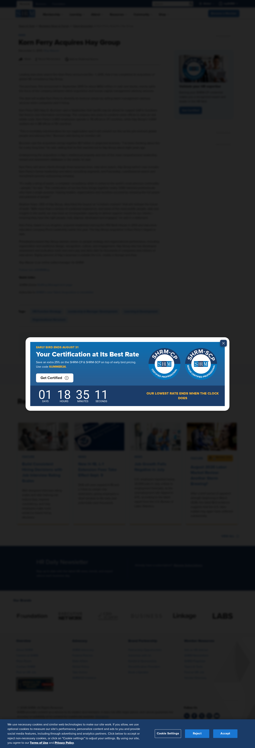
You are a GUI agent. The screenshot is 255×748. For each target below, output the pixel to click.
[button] (54, 377)
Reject (197, 733)
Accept (225, 733)
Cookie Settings (168, 733)
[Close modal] (223, 343)
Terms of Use (39, 742)
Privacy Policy (64, 742)
